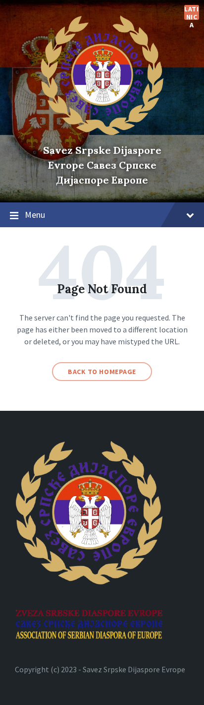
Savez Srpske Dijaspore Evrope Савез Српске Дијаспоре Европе (102, 165)
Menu (35, 214)
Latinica (191, 12)
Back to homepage (102, 371)
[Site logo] (102, 133)
